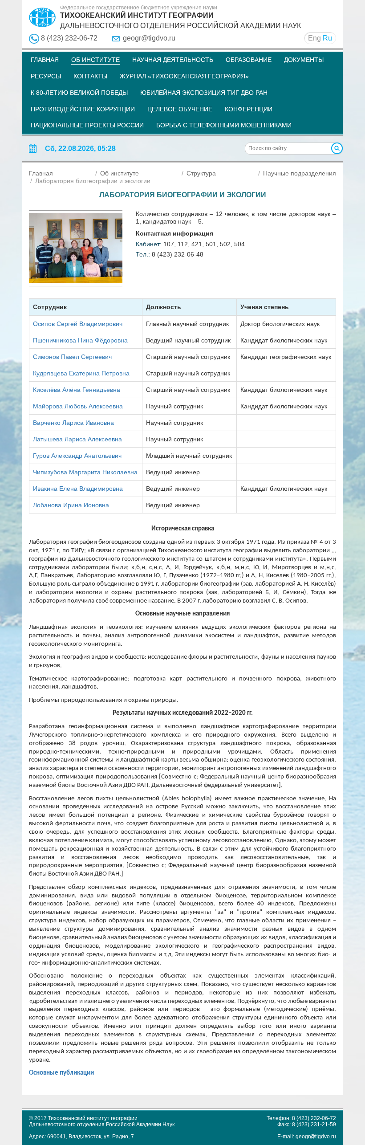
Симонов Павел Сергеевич (72, 356)
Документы (304, 59)
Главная (45, 59)
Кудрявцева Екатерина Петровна (81, 373)
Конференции (248, 109)
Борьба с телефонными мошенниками (224, 125)
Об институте (95, 59)
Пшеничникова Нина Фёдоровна (80, 340)
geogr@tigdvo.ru (149, 38)
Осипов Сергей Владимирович (77, 323)
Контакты (90, 76)
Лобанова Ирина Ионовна (71, 505)
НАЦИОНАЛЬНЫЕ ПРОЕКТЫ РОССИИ (87, 125)
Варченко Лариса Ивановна (73, 422)
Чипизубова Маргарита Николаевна (85, 472)
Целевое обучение (179, 109)
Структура (201, 173)
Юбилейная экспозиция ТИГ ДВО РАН (204, 92)
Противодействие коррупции (83, 109)
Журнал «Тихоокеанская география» (184, 76)
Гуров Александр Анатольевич (77, 455)
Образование (249, 59)
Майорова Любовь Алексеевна (78, 406)
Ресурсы (46, 76)
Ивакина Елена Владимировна (78, 488)
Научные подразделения (299, 173)
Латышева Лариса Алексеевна (77, 439)
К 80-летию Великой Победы (79, 92)
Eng (314, 38)
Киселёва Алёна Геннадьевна (76, 389)
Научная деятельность (172, 59)
